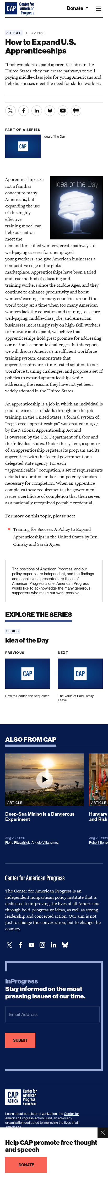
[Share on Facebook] (23, 110)
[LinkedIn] (53, 945)
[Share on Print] (76, 110)
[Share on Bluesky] (50, 110)
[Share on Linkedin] (36, 110)
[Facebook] (20, 945)
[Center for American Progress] (11, 8)
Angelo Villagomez (44, 842)
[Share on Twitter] (10, 110)
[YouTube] (31, 945)
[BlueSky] (65, 945)
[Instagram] (42, 945)
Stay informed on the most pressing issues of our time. (45, 989)
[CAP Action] (22, 1097)
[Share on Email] (63, 110)
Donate (75, 8)
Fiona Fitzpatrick (17, 842)
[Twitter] (9, 945)
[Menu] (98, 8)
